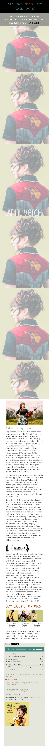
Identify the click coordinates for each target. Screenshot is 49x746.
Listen (38, 4)
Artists (29, 4)
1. (11, 654)
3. (11, 659)
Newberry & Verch (18, 22)
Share (7, 644)
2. (15, 656)
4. (13, 661)
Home (10, 4)
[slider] (39, 649)
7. (10, 669)
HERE (15, 684)
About (18, 4)
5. (13, 664)
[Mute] (34, 649)
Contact (31, 8)
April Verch (34, 22)
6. (19, 667)
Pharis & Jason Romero (27, 16)
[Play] (8, 649)
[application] (24, 649)
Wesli (12, 16)
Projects (18, 8)
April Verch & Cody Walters (18, 19)
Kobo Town (38, 19)
